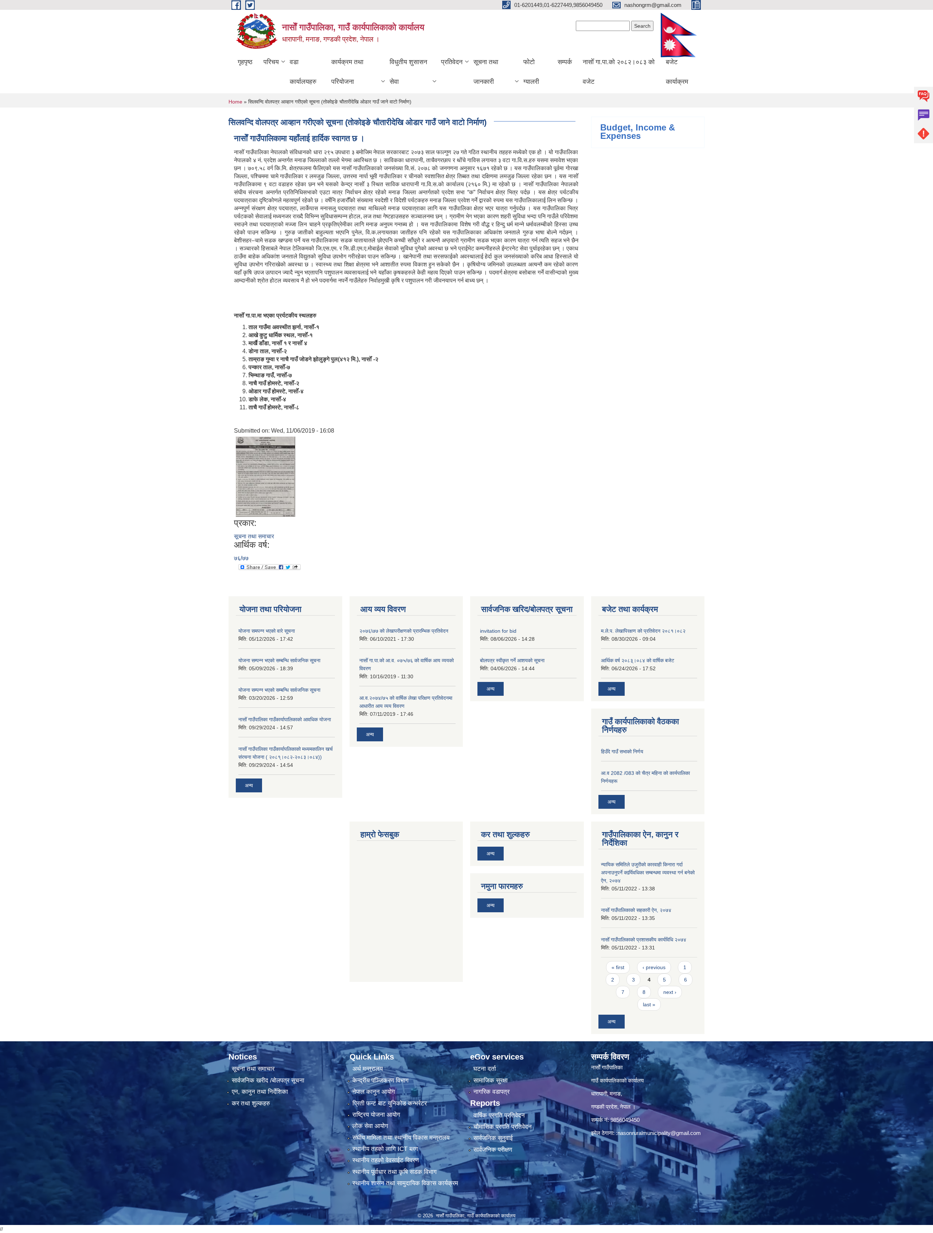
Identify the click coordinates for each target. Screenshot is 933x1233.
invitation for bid (498, 631)
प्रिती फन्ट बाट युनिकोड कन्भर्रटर (389, 1103)
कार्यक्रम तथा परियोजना (347, 71)
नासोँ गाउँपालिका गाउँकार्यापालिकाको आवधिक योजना (284, 719)
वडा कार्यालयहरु (303, 71)
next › (669, 992)
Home (235, 102)
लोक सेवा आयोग (370, 1126)
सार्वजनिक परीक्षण (492, 1149)
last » (649, 1004)
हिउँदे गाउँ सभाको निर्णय (622, 751)
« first (618, 967)
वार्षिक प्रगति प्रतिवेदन (499, 1115)
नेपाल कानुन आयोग (373, 1091)
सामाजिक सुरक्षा (490, 1080)
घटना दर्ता (484, 1068)
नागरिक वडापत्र (491, 1091)
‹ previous (654, 967)
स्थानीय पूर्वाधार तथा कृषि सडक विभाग (394, 1171)
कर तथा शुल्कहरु (251, 1103)
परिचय (271, 62)
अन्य (249, 785)
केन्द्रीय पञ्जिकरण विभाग (380, 1080)
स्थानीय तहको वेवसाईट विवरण (385, 1160)
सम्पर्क (565, 62)
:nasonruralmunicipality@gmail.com (658, 1133)
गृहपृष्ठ (245, 62)
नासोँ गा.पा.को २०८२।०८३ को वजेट (619, 71)
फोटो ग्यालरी (531, 71)
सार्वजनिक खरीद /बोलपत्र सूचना (268, 1080)
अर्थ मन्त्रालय (367, 1068)
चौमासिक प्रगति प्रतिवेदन (502, 1126)
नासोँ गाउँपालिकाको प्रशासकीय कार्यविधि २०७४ (643, 940)
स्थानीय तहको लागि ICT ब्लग (385, 1149)
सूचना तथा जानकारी (485, 71)
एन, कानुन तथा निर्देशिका (260, 1091)
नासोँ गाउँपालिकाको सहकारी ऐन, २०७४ (636, 910)
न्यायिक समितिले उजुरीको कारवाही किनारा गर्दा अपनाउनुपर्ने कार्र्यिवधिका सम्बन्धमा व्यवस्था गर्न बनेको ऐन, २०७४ (648, 872)
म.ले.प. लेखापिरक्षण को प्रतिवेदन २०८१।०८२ (643, 631)
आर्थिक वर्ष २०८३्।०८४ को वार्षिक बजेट (637, 660)
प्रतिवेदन (451, 62)
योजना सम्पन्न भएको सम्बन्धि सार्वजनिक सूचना (279, 660)
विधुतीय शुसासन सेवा (408, 71)
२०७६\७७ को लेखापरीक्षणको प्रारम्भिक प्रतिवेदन (403, 631)
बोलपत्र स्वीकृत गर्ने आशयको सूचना (512, 660)
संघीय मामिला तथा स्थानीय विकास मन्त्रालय (400, 1137)
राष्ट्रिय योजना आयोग (376, 1114)
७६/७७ (241, 558)
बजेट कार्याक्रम (677, 71)
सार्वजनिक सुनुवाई (493, 1138)
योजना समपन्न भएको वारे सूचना (266, 631)
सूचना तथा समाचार (254, 536)
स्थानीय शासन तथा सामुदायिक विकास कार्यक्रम (405, 1183)
